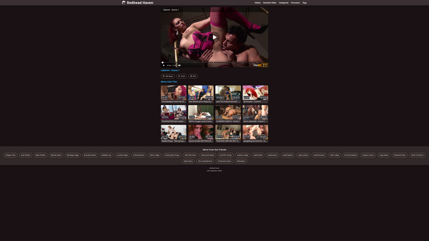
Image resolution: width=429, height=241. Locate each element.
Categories (283, 2)
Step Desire (188, 161)
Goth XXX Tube (190, 155)
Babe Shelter (40, 155)
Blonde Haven (56, 155)
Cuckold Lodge (122, 155)
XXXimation (241, 161)
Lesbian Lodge (242, 155)
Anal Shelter (25, 155)
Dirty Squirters (138, 155)
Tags (305, 2)
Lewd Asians (272, 155)
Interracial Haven (207, 155)
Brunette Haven (90, 155)
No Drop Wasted (350, 155)
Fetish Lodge (154, 155)
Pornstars (295, 2)
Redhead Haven (140, 2)
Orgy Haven (384, 155)
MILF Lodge (334, 155)
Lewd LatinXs (303, 155)
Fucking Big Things (172, 155)
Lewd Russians (319, 155)
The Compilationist (205, 161)
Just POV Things (226, 155)
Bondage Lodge (73, 155)
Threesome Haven (224, 161)
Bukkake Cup (106, 155)
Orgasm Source (368, 155)
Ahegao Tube (10, 155)
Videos (258, 2)
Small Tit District (417, 155)
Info (194, 76)
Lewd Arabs (258, 155)
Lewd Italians (288, 155)
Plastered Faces (400, 155)
